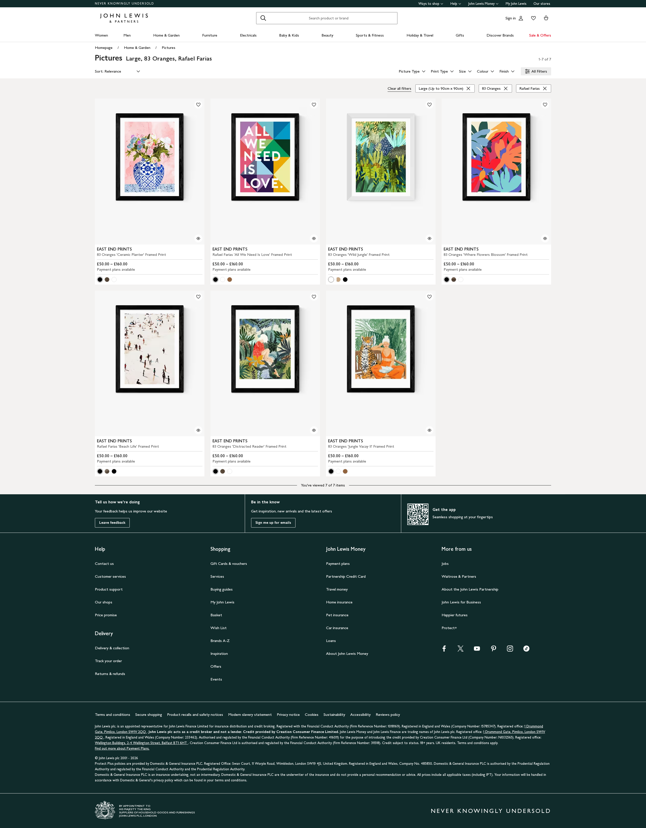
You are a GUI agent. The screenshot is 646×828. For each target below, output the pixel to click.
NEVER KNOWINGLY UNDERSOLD (124, 3)
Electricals (248, 35)
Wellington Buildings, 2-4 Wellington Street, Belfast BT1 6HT (141, 743)
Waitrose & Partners (459, 576)
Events (216, 679)
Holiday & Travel (420, 35)
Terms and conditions (112, 714)
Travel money (337, 589)
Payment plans (338, 563)
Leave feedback (112, 522)
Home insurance (339, 602)
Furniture (209, 35)
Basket (216, 614)
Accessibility (360, 714)
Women (101, 35)
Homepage (104, 47)
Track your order (108, 660)
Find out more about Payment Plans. (122, 748)
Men (127, 35)
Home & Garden (166, 35)
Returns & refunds (110, 673)
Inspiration (219, 653)
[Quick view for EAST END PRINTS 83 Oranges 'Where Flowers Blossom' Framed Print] (545, 238)
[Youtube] (477, 650)
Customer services (110, 576)
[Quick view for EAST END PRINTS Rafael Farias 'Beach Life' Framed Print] (198, 430)
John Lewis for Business (461, 602)
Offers (215, 666)
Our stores (541, 4)
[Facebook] (444, 650)
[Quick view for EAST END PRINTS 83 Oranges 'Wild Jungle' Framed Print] (429, 238)
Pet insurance (337, 614)
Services (217, 576)
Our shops (103, 602)
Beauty (327, 35)
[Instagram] (510, 650)
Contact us (104, 563)
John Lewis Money (481, 4)
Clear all (399, 88)
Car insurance (337, 627)
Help (453, 4)
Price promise (106, 614)
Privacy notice (288, 714)
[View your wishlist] (532, 18)
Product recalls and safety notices (195, 714)
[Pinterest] (494, 650)
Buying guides (221, 589)
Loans (331, 640)
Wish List (218, 627)
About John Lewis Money (347, 653)
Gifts (460, 35)
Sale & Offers (540, 35)
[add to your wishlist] (198, 105)
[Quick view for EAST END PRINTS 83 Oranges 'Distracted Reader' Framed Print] (314, 430)
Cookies (311, 714)
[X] (460, 650)
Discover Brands (500, 35)
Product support (109, 589)
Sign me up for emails (273, 522)
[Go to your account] (521, 18)
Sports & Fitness (370, 35)
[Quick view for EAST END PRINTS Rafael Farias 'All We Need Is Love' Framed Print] (314, 238)
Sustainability (334, 714)
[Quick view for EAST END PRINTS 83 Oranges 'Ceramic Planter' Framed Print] (198, 238)
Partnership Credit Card (346, 576)
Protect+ (449, 627)
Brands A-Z (220, 640)
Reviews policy (388, 714)
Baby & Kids (289, 35)
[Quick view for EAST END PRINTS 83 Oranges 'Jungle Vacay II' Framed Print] (429, 430)
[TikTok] (526, 650)
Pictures (168, 47)
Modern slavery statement (250, 714)
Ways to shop (428, 4)
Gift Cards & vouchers (228, 563)
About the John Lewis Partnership (470, 589)
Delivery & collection (112, 648)
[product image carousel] (149, 171)
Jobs (445, 563)
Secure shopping (148, 714)
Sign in (510, 18)
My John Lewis (516, 4)
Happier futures (455, 614)
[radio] (100, 280)
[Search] (263, 18)
